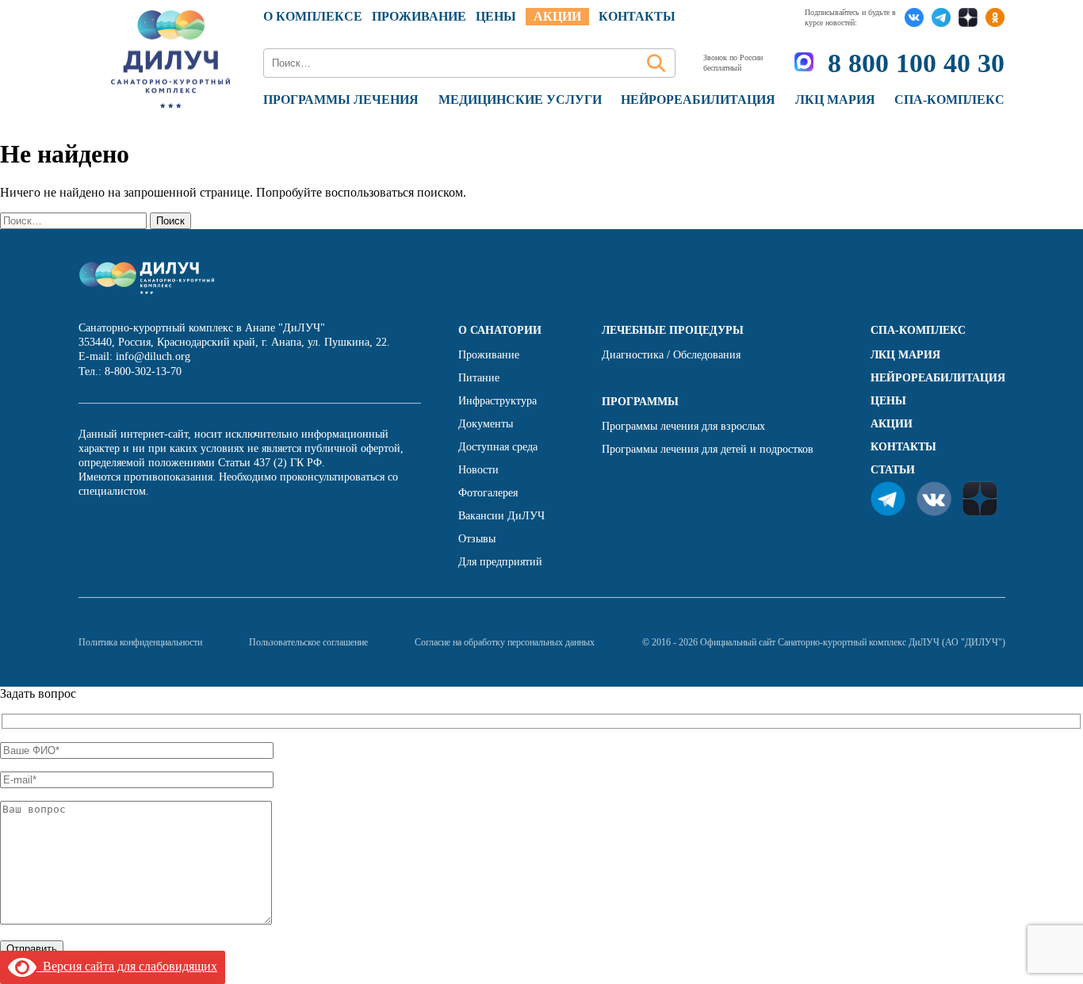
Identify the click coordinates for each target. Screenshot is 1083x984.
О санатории (500, 330)
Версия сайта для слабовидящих (126, 966)
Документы (485, 424)
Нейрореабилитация (698, 99)
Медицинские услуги (520, 99)
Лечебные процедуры (673, 330)
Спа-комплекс (949, 99)
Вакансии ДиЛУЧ (501, 516)
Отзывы (477, 539)
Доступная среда (498, 447)
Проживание (419, 16)
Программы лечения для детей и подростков (707, 449)
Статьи (893, 470)
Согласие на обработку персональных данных (505, 642)
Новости (478, 470)
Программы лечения (341, 99)
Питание (478, 378)
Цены (888, 401)
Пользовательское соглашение (308, 642)
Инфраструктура (497, 401)
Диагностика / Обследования (671, 355)
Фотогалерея (488, 493)
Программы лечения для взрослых (683, 426)
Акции (557, 16)
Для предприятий (500, 562)
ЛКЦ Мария (835, 99)
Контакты (637, 16)
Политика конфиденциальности (140, 642)
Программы (640, 402)
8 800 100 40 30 (916, 63)
